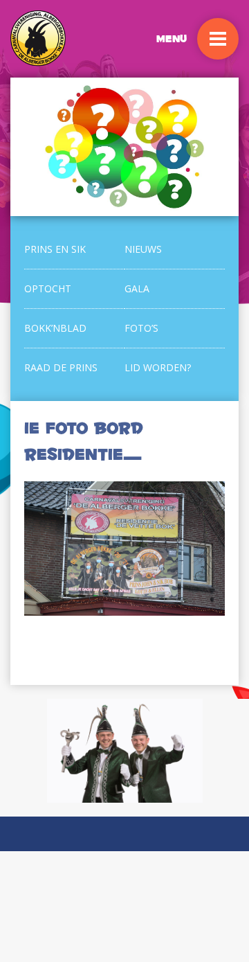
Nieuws (143, 249)
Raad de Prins (61, 367)
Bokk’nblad (55, 328)
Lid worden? (157, 367)
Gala (136, 288)
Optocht (47, 288)
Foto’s (141, 328)
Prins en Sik (55, 249)
